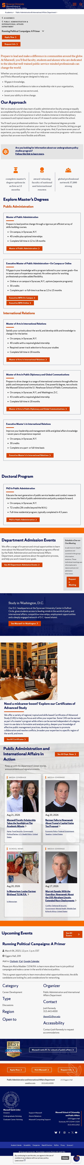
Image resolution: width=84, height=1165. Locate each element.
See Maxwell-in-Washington (23, 623)
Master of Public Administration (23, 248)
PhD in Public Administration (22, 519)
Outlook (14, 961)
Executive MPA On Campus (21, 298)
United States (57, 834)
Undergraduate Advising (12, 1116)
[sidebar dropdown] (43, 31)
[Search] (80, 4)
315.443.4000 (47, 1083)
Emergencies (36, 1145)
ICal (21, 961)
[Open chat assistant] (76, 1158)
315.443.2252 (74, 1124)
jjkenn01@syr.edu (51, 1016)
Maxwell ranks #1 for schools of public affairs (52, 1050)
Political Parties (12, 834)
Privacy (63, 1145)
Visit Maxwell (41, 1070)
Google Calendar (31, 961)
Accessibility (27, 1145)
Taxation (48, 834)
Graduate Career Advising (13, 1119)
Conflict (48, 905)
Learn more (19, 1160)
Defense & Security (59, 905)
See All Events (69, 934)
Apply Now (9, 37)
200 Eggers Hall (74, 1118)
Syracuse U (70, 1145)
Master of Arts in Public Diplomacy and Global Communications (37, 409)
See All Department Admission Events (20, 565)
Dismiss (65, 1158)
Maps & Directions (47, 1145)
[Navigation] (74, 4)
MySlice (56, 1145)
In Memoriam (12, 901)
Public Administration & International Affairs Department (36, 12)
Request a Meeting (72, 582)
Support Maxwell (35, 1112)
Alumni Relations (35, 1116)
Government (28, 831)
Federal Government (66, 831)
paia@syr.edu (30, 1083)
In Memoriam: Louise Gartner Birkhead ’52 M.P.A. (21, 893)
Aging (9, 831)
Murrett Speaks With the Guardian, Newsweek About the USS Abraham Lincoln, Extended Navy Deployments (59, 896)
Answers (6, 1112)
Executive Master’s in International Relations (29, 455)
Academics (9, 12)
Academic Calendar (16, 1145)
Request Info (10, 44)
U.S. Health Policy (25, 834)
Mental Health (61, 908)
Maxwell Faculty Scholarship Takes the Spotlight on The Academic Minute (21, 823)
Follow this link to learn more (29, 153)
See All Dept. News (66, 754)
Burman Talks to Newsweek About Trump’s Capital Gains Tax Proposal (59, 823)
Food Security (17, 831)
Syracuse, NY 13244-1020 (69, 1121)
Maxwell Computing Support (40, 1119)
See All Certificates (15, 739)
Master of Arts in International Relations (27, 359)
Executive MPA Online (19, 303)
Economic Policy (51, 831)
